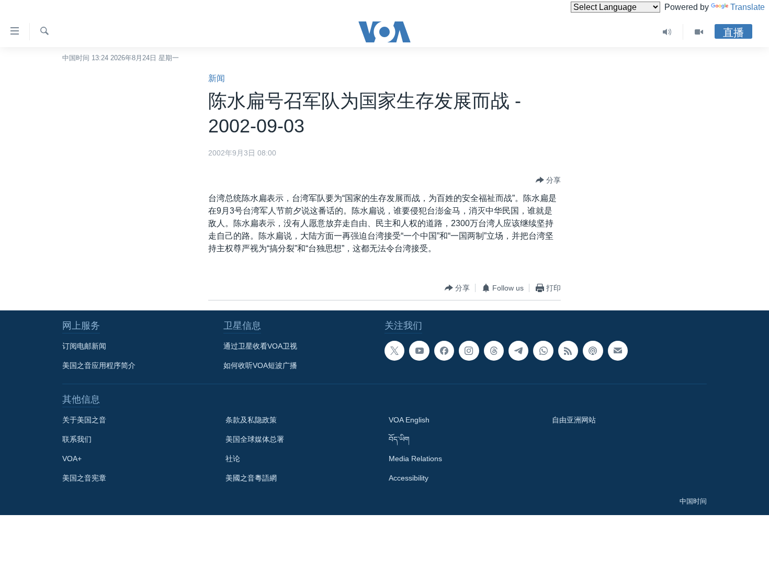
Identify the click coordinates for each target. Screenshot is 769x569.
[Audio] (667, 32)
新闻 (216, 78)
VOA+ (72, 458)
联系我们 (77, 439)
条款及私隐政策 (251, 420)
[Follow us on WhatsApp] (543, 351)
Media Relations (415, 458)
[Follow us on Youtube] (419, 351)
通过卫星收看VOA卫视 (260, 346)
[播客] (593, 351)
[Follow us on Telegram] (518, 351)
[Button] (548, 180)
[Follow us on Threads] (494, 351)
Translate (747, 7)
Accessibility (408, 478)
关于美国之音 (84, 420)
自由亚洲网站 (574, 420)
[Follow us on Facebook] (444, 351)
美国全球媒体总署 (254, 439)
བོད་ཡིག (399, 439)
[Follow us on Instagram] (469, 351)
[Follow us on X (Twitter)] (394, 351)
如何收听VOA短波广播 (260, 365)
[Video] (699, 32)
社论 (232, 458)
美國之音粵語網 (251, 478)
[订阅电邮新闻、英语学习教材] (618, 351)
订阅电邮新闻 (84, 346)
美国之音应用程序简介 (98, 365)
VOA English (409, 420)
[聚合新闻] (568, 351)
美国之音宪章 (84, 478)
